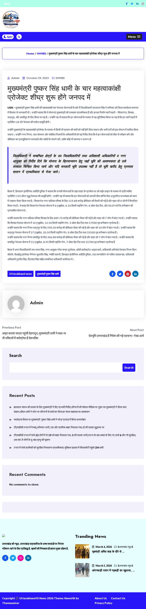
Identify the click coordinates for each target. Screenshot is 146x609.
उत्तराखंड (41, 53)
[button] (134, 37)
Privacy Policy (103, 603)
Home (30, 53)
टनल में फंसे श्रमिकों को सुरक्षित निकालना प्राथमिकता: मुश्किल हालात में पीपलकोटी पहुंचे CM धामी (58, 447)
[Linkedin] (137, 3)
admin (36, 302)
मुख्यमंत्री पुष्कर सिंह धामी (48, 273)
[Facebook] (126, 3)
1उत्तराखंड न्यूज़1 (125, 546)
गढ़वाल (7, 3)
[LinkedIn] (28, 558)
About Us (101, 598)
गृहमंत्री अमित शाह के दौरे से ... (108, 552)
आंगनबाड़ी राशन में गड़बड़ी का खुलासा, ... (113, 570)
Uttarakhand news (20, 273)
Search (15, 355)
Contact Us (118, 598)
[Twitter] (132, 3)
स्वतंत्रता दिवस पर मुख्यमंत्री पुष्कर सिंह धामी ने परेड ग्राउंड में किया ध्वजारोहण (50, 419)
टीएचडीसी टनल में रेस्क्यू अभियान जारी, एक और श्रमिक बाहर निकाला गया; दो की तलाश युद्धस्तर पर (59, 427)
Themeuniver (10, 603)
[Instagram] (143, 3)
